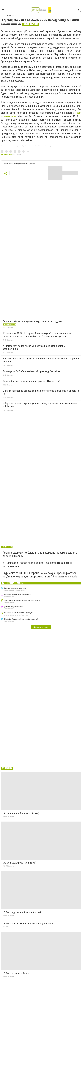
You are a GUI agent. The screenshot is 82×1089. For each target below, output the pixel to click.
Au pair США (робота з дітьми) (19, 862)
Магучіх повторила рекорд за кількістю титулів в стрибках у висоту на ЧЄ (41, 392)
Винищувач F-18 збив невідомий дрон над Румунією (31, 371)
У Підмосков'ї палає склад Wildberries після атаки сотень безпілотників (34, 347)
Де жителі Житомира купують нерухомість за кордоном (33, 321)
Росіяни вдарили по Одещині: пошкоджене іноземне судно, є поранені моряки (41, 360)
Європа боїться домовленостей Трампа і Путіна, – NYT (32, 381)
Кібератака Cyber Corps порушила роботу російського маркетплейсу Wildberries (40, 405)
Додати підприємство (41, 627)
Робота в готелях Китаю (16, 973)
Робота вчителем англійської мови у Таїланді (28, 923)
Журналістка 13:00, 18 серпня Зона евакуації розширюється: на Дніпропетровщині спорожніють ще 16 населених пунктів (37, 335)
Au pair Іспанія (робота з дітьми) (21, 813)
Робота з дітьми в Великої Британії (22, 912)
